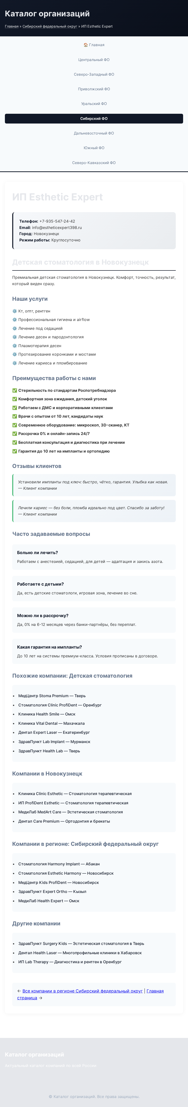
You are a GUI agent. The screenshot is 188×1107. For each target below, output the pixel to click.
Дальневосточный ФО (94, 133)
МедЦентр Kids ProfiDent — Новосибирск (58, 882)
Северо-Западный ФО (94, 74)
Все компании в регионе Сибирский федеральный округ (83, 990)
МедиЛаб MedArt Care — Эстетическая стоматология (70, 811)
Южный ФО (94, 147)
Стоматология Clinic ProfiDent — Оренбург (60, 705)
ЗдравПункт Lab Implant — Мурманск (54, 741)
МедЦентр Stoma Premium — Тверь (52, 695)
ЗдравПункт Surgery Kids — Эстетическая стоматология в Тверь (81, 943)
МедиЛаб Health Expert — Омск (48, 900)
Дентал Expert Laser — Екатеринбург (54, 732)
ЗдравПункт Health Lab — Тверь (49, 750)
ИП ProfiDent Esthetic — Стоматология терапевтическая (73, 802)
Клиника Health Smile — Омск (46, 714)
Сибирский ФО (94, 118)
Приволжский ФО (94, 89)
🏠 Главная (94, 44)
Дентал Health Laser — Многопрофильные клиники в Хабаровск (80, 952)
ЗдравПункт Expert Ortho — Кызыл (52, 891)
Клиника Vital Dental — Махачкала (51, 723)
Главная (12, 26)
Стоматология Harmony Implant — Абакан (59, 863)
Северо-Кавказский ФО (94, 162)
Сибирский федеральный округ (50, 26)
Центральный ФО (94, 59)
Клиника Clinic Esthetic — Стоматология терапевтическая (75, 793)
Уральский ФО (94, 103)
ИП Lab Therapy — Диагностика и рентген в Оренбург (70, 961)
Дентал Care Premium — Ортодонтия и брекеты (64, 821)
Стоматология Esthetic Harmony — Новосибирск (66, 873)
